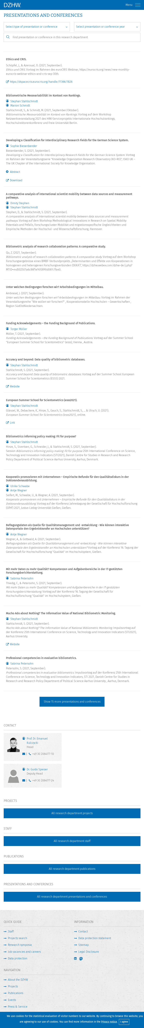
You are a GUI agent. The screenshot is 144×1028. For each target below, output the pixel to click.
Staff (11, 931)
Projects (13, 986)
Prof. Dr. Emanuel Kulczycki (37, 743)
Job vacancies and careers (24, 951)
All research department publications (72, 868)
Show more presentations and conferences (72, 701)
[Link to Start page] (12, 5)
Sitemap (83, 945)
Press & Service (17, 1006)
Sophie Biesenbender (23, 146)
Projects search (17, 938)
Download (16, 180)
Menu (129, 5)
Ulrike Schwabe (20, 486)
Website (15, 386)
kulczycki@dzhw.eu (24, 755)
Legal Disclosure (88, 951)
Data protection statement (94, 938)
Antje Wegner (18, 490)
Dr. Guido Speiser (37, 771)
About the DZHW (18, 979)
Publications (15, 993)
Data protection (17, 958)
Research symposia (20, 945)
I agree (124, 1021)
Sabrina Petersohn (21, 578)
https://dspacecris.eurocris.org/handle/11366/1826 (41, 81)
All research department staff (72, 841)
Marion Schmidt (20, 105)
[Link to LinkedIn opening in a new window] (75, 958)
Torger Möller (18, 329)
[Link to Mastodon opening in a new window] (83, 959)
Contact (83, 931)
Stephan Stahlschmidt (24, 101)
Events (12, 1000)
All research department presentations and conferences (72, 896)
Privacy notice (109, 1021)
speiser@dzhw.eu (24, 781)
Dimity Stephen (19, 203)
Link (12, 422)
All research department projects (72, 813)
